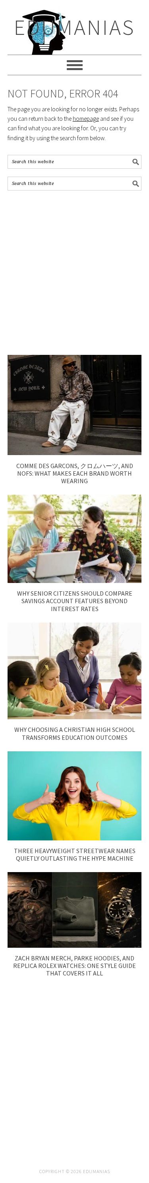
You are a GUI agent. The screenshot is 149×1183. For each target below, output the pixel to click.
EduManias (74, 27)
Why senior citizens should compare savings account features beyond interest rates (74, 600)
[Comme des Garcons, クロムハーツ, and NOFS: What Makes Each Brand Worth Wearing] (75, 453)
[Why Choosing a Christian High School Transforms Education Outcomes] (75, 717)
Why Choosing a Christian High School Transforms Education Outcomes (74, 733)
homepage (86, 118)
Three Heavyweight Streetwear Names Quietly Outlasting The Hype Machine (74, 854)
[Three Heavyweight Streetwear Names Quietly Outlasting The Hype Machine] (75, 838)
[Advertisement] (74, 272)
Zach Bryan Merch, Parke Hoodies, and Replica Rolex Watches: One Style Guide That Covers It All (74, 965)
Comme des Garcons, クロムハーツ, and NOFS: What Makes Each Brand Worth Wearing (74, 473)
